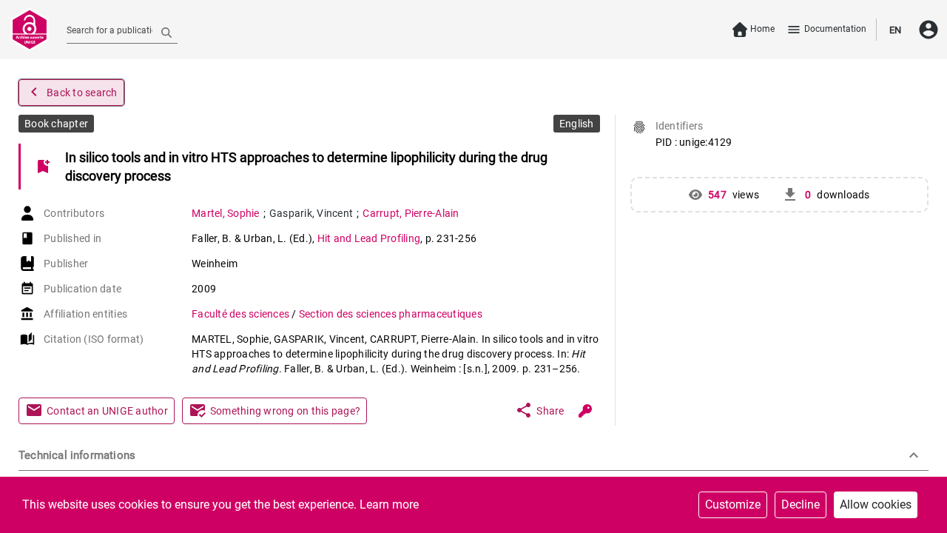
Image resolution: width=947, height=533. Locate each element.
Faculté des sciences (241, 314)
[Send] (166, 32)
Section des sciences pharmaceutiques (390, 314)
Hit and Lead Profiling (369, 238)
